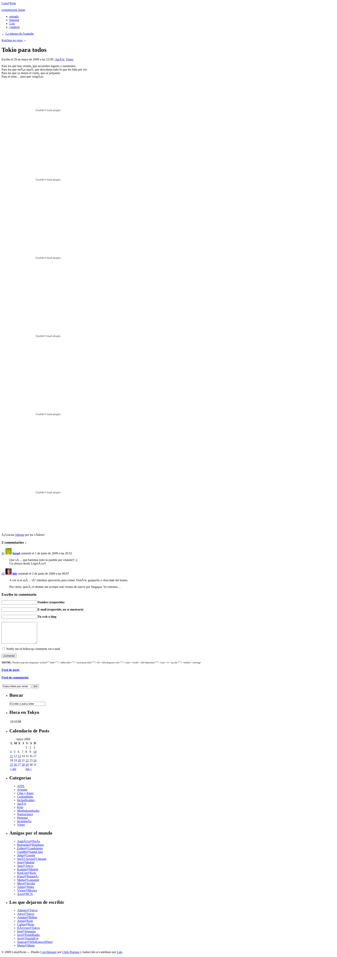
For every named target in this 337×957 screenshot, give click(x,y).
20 (19, 760)
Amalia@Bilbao (27, 917)
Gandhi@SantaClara (30, 851)
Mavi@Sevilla (26, 883)
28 (23, 764)
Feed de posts (10, 670)
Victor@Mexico (27, 890)
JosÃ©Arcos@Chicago (31, 858)
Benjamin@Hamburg (30, 844)
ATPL (21, 786)
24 (34, 760)
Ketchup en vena (12, 40)
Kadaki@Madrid (27, 869)
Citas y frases (25, 793)
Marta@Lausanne (28, 880)
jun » (29, 769)
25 (11, 764)
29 (27, 764)
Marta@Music (26, 945)
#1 (3, 553)
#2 (3, 573)
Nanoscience (25, 814)
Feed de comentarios (15, 677)
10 (34, 751)
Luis (12, 23)
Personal (22, 817)
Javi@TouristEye (27, 938)
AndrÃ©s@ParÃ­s (28, 841)
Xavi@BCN (25, 894)
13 (19, 756)
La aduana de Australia (19, 33)
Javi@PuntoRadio (28, 935)
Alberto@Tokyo (27, 910)
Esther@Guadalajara (30, 848)
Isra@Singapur (26, 931)
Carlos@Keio (25, 924)
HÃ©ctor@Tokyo (28, 928)
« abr (13, 769)
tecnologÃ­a (24, 821)
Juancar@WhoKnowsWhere (35, 942)
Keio (20, 807)
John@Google (26, 855)
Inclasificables (26, 800)
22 (27, 760)
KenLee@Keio (26, 873)
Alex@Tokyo (25, 913)
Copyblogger (48, 952)
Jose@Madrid (25, 862)
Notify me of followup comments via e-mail (33, 648)
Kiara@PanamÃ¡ (28, 876)
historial (14, 20)
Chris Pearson (70, 952)
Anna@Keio (25, 920)
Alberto (19, 534)
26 (15, 764)
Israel (16, 553)
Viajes (69, 59)
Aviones (22, 789)
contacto (14, 27)
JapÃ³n (59, 59)
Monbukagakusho (28, 810)
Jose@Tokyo (25, 866)
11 (11, 756)
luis (14, 573)
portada (14, 16)
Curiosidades (25, 796)
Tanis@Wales (25, 887)
